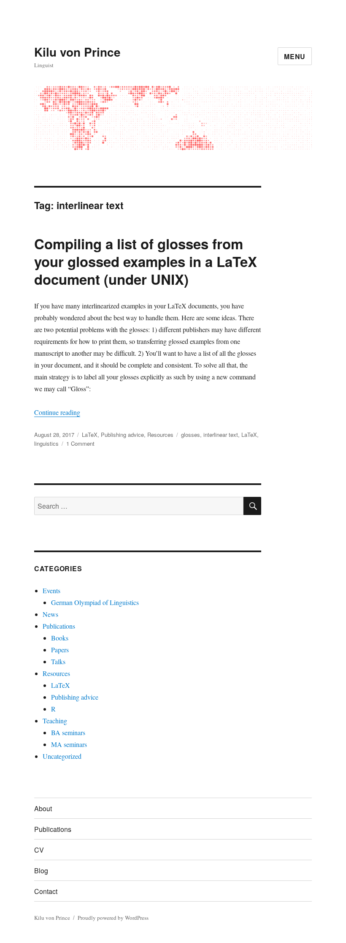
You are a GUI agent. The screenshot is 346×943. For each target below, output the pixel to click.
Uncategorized (62, 756)
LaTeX (89, 435)
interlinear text (220, 435)
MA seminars (69, 744)
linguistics (46, 443)
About (43, 808)
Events (51, 590)
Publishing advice (122, 435)
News (50, 614)
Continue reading (57, 412)
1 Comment (80, 443)
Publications (59, 625)
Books (59, 637)
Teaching (55, 720)
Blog (41, 870)
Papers (60, 649)
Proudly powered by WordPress (113, 917)
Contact (45, 891)
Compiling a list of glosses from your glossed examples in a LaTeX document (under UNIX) (145, 261)
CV (39, 850)
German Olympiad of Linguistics (95, 602)
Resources (160, 435)
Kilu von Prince (77, 51)
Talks (58, 661)
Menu (294, 56)
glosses (190, 435)
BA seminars (68, 732)
